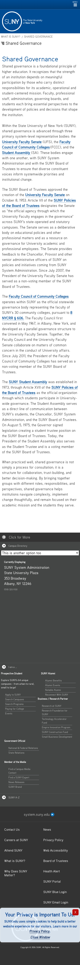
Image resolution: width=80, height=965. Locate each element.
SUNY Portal (52, 881)
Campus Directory (17, 545)
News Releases (16, 782)
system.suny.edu (37, 814)
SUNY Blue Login (55, 892)
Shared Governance (38, 36)
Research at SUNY (51, 705)
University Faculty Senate (22, 142)
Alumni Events (52, 685)
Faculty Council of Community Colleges (39, 296)
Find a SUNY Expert (18, 777)
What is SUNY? (10, 36)
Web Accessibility (55, 850)
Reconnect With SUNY (56, 694)
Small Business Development (57, 736)
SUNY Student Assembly (28, 382)
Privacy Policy (40, 931)
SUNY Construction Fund (55, 732)
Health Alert (51, 871)
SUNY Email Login (55, 902)
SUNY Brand (15, 786)
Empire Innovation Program (56, 727)
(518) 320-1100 (10, 589)
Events (8, 713)
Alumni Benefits (53, 680)
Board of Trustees (55, 861)
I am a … (12, 667)
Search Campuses (14, 699)
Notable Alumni (53, 689)
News (47, 829)
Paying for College (14, 708)
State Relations (16, 752)
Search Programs (14, 704)
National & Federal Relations (23, 748)
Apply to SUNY (13, 694)
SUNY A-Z (13, 797)
